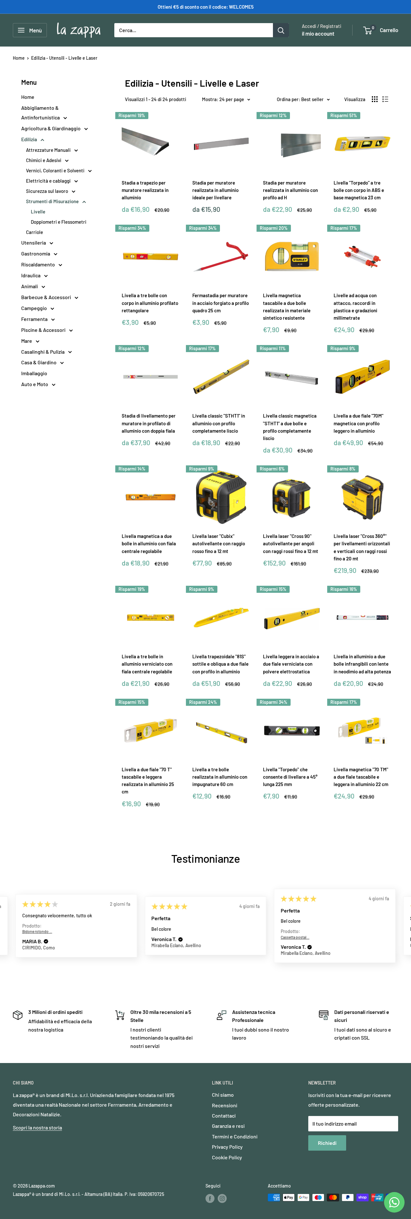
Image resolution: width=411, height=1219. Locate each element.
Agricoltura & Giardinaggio (51, 128)
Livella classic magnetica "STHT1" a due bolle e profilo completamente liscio (290, 427)
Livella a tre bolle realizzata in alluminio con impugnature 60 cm (219, 776)
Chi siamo (223, 1095)
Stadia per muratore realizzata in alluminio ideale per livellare (215, 190)
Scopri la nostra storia (37, 1127)
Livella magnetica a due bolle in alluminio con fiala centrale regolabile (149, 543)
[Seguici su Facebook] (210, 1198)
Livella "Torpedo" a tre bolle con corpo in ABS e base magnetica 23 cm (359, 190)
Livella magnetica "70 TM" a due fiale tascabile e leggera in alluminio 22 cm (361, 776)
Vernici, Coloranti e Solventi (55, 170)
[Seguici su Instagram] (222, 1198)
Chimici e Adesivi (44, 160)
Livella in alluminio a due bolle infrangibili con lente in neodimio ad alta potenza (362, 663)
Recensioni (224, 1105)
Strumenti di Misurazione (53, 201)
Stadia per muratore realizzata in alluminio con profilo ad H (290, 190)
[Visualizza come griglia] (375, 99)
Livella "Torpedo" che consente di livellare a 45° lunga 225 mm (290, 776)
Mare (27, 341)
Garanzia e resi (228, 1126)
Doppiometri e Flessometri (58, 222)
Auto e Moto (35, 384)
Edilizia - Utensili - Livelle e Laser (64, 58)
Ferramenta (34, 319)
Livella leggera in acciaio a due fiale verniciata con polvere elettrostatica (291, 663)
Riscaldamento (38, 264)
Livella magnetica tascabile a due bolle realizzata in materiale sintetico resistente (286, 306)
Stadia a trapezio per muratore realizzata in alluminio (145, 190)
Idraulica (31, 275)
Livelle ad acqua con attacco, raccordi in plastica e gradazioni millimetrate (355, 306)
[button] (45, 941)
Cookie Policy (227, 1157)
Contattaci (224, 1115)
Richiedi (327, 1143)
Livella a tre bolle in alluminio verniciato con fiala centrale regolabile (147, 663)
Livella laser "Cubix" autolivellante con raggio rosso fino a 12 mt (218, 543)
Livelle (38, 211)
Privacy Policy (227, 1147)
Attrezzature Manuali (49, 150)
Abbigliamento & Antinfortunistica (41, 112)
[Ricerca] (281, 30)
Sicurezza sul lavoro (47, 191)
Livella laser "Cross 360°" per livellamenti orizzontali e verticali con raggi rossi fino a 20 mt (362, 547)
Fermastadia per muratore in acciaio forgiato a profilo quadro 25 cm (220, 302)
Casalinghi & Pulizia (43, 352)
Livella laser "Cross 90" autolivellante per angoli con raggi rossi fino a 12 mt (290, 543)
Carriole (34, 232)
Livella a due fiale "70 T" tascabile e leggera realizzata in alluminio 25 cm (148, 780)
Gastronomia (36, 253)
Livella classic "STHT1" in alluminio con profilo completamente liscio (218, 423)
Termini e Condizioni (235, 1136)
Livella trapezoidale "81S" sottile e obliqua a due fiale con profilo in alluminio (220, 663)
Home (19, 58)
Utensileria (34, 242)
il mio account (318, 33)
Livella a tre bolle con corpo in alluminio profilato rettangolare (150, 302)
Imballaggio (34, 373)
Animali (30, 286)
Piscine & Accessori (43, 330)
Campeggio (34, 308)
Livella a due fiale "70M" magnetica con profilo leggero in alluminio (358, 423)
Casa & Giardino (39, 362)
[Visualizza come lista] (385, 99)
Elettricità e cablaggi (49, 181)
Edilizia (29, 139)
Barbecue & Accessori (46, 297)
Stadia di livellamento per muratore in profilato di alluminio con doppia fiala (149, 423)
